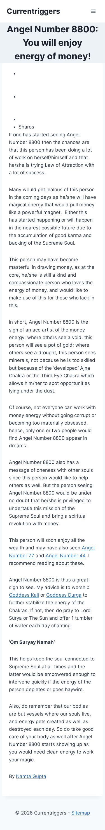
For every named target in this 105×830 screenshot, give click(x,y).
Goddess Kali (24, 595)
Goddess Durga (63, 595)
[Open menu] (93, 11)
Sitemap (80, 813)
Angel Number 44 (65, 555)
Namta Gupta (31, 776)
